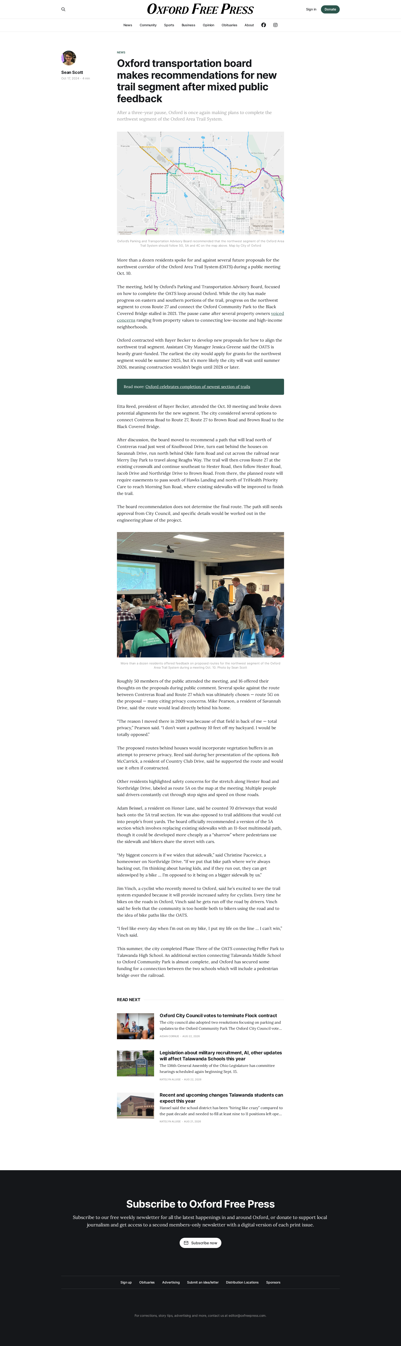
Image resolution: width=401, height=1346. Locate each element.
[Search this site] (63, 9)
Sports (169, 25)
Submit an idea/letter (202, 1282)
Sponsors (273, 1282)
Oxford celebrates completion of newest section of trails (198, 386)
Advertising (171, 1282)
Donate (330, 9)
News (127, 25)
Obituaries (229, 25)
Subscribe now (204, 1243)
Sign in (311, 9)
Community (148, 25)
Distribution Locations (242, 1282)
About (249, 25)
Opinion (208, 25)
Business (188, 25)
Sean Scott (72, 72)
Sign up (126, 1282)
